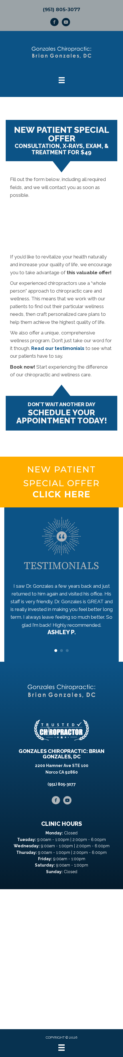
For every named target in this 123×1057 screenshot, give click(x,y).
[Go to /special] (61, 482)
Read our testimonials (57, 348)
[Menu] (61, 1047)
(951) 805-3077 (61, 9)
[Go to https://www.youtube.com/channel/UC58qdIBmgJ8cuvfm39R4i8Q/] (65, 23)
